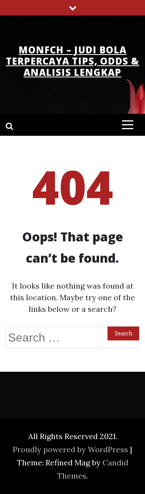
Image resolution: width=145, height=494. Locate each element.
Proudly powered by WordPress (71, 449)
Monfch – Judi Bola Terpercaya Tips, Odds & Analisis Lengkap (72, 61)
